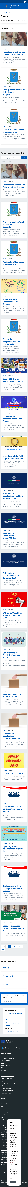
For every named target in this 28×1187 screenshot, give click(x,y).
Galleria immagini (5, 1115)
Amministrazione (6, 1053)
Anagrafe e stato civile (6, 1079)
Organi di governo (5, 1065)
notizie (5, 413)
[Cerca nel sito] (25, 6)
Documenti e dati (5, 1070)
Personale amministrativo (7, 1058)
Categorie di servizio (7, 1076)
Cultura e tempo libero (6, 1088)
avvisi (4, 49)
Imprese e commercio (6, 1093)
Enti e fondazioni (5, 1056)
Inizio (3, 946)
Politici (2, 1063)
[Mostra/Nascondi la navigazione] (2, 6)
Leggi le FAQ (4, 1143)
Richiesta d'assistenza (6, 1150)
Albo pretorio (4, 1162)
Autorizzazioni (4, 1086)
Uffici (2, 1068)
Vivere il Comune (6, 1112)
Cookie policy (4, 1155)
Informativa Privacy (6, 1157)
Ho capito (13, 1182)
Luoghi (2, 1119)
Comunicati (4, 1104)
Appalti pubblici (5, 1081)
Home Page (4, 12)
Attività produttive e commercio (9, 1083)
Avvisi (2, 1101)
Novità (3, 1099)
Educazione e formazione (7, 1090)
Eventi (2, 1117)
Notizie (2, 1106)
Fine (3, 949)
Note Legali (4, 1159)
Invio (24, 158)
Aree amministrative (6, 1060)
